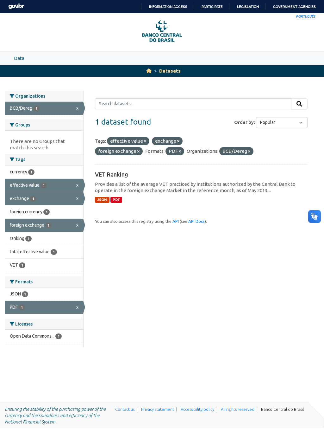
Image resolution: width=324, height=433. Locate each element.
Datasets (170, 71)
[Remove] (145, 141)
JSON (102, 200)
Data (19, 58)
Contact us (124, 409)
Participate (212, 6)
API (175, 221)
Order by (244, 122)
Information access (168, 6)
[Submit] (299, 104)
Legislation (248, 6)
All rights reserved (237, 409)
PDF (116, 200)
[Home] (149, 71)
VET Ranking (111, 174)
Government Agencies (294, 6)
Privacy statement (157, 409)
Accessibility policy (197, 409)
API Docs (196, 221)
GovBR (16, 6)
